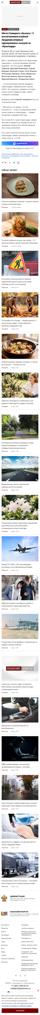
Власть (3, 931)
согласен (20, 1011)
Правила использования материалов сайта (29, 964)
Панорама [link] (5, 207)
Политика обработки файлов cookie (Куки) (28, 969)
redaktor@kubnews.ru (21, 988)
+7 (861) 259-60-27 (20, 986)
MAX (32, 148)
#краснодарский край (10, 154)
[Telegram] (14, 162)
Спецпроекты (25, 938)
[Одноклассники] (9, 162)
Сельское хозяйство (8, 958)
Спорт (4, 29)
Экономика (5, 935)
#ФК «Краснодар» (26, 154)
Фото (3, 948)
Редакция (24, 957)
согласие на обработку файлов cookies (16, 1006)
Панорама (24, 925)
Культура (4, 945)
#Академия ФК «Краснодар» (20, 156)
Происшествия (6, 938)
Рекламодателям (27, 960)
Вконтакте (15, 975)
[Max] (18, 162)
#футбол (5, 156)
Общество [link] (5, 287)
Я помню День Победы (29, 948)
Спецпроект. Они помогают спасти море (29, 952)
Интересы (4, 962)
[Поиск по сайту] (37, 2)
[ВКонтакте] (5, 162)
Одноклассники (20, 975)
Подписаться (21, 143)
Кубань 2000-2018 (27, 941)
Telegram (24, 975)
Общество (4, 928)
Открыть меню (2, 2)
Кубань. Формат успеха (29, 945)
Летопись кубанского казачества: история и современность (28, 933)
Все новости (5, 925)
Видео (3, 952)
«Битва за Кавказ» (27, 928)
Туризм (3, 955)
